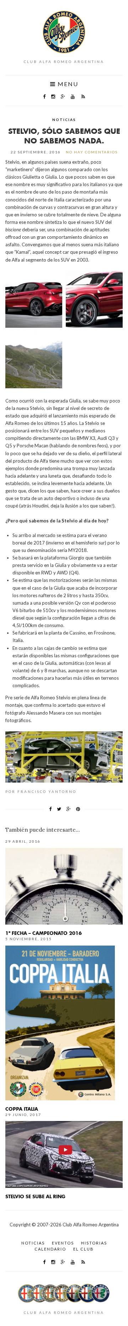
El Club (83, 1249)
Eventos (63, 1243)
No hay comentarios (92, 152)
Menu (67, 84)
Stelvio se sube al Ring (35, 1196)
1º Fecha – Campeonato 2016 (43, 933)
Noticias (64, 119)
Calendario (50, 1249)
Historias (94, 1243)
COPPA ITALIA (21, 1109)
